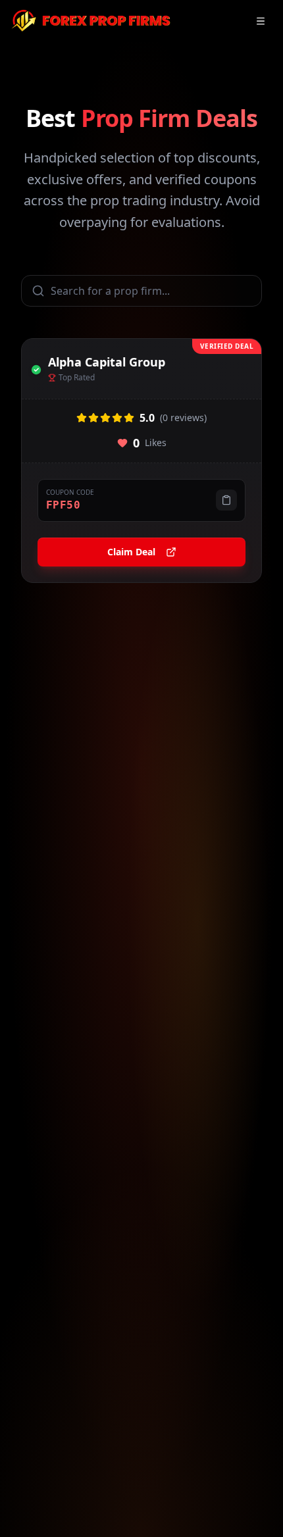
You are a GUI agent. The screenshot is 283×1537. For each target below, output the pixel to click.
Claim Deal (131, 551)
